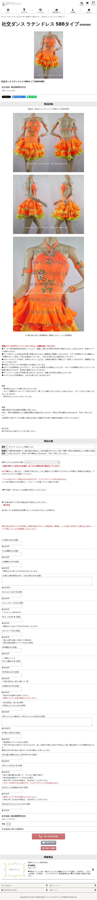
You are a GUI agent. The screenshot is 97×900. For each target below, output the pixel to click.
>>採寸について (18, 431)
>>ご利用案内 (66, 335)
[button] (81, 4)
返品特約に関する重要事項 (13, 829)
